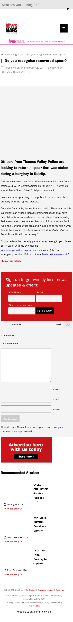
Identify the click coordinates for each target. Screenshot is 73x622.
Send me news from (20, 305)
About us (60, 589)
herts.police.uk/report (54, 254)
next (58, 324)
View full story (11, 508)
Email (39, 292)
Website (56, 409)
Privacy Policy (34, 605)
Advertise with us (45, 589)
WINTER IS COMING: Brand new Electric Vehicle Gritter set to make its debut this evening (40, 525)
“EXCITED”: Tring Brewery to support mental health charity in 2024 (40, 558)
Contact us (30, 589)
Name (57, 389)
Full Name (15, 292)
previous (16, 324)
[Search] (68, 9)
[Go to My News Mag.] (2, 54)
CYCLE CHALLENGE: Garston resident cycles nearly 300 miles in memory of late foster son (40, 492)
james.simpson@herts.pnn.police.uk (21, 250)
